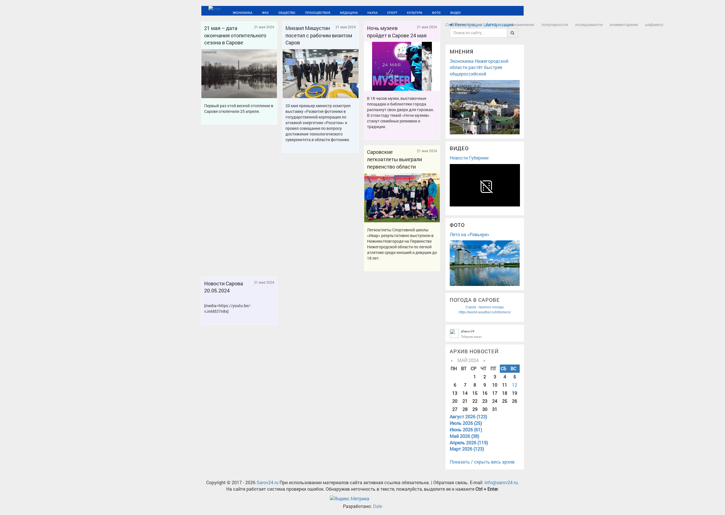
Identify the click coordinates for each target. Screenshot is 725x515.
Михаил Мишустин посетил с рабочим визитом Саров (318, 35)
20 (454, 401)
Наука (339, 12)
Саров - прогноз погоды (485, 307)
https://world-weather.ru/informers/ (485, 312)
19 (514, 393)
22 (474, 401)
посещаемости (588, 24)
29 (474, 409)
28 (465, 409)
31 (494, 409)
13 (454, 393)
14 (465, 393)
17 (494, 393)
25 (504, 401)
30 (484, 409)
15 (474, 393)
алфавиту (654, 24)
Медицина (321, 12)
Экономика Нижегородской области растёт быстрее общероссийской (479, 67)
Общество (273, 12)
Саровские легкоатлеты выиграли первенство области (394, 159)
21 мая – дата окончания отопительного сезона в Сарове (235, 35)
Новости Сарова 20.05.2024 (223, 287)
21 (465, 401)
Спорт (355, 12)
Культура (372, 12)
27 (454, 409)
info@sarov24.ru (501, 482)
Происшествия (297, 12)
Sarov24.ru (267, 482)
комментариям (623, 24)
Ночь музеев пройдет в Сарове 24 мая (397, 32)
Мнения (462, 51)
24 (494, 401)
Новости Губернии (469, 158)
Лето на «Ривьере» (469, 234)
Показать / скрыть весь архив (482, 462)
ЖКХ (256, 12)
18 (504, 393)
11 (504, 385)
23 (484, 401)
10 (494, 385)
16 (484, 393)
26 (514, 401)
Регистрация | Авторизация (484, 24)
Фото (388, 12)
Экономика (239, 12)
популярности (554, 24)
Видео (403, 12)
